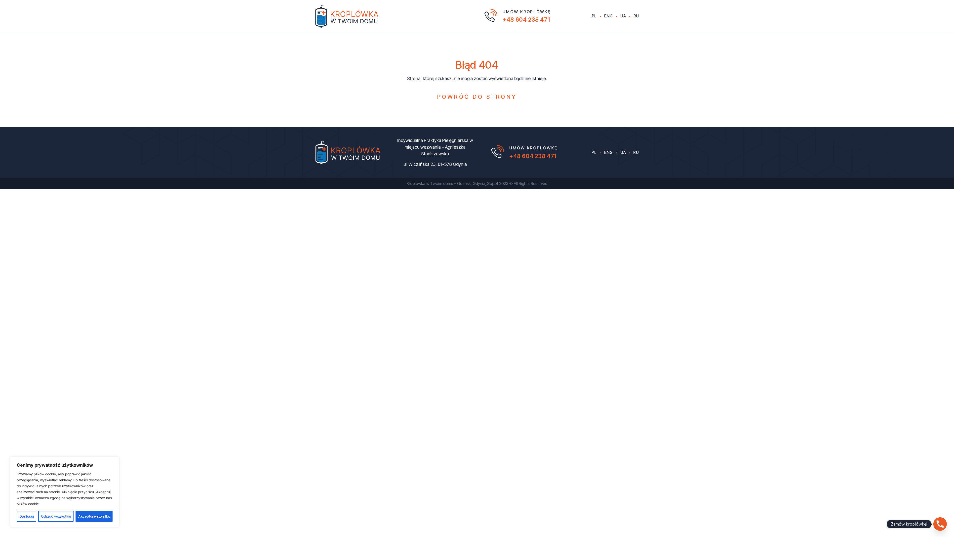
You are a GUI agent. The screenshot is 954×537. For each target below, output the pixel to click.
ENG (608, 15)
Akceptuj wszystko (94, 516)
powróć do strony (477, 96)
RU (636, 15)
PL (594, 15)
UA (623, 15)
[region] (64, 492)
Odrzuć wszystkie (56, 516)
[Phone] (940, 524)
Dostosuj (26, 516)
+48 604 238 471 (526, 19)
